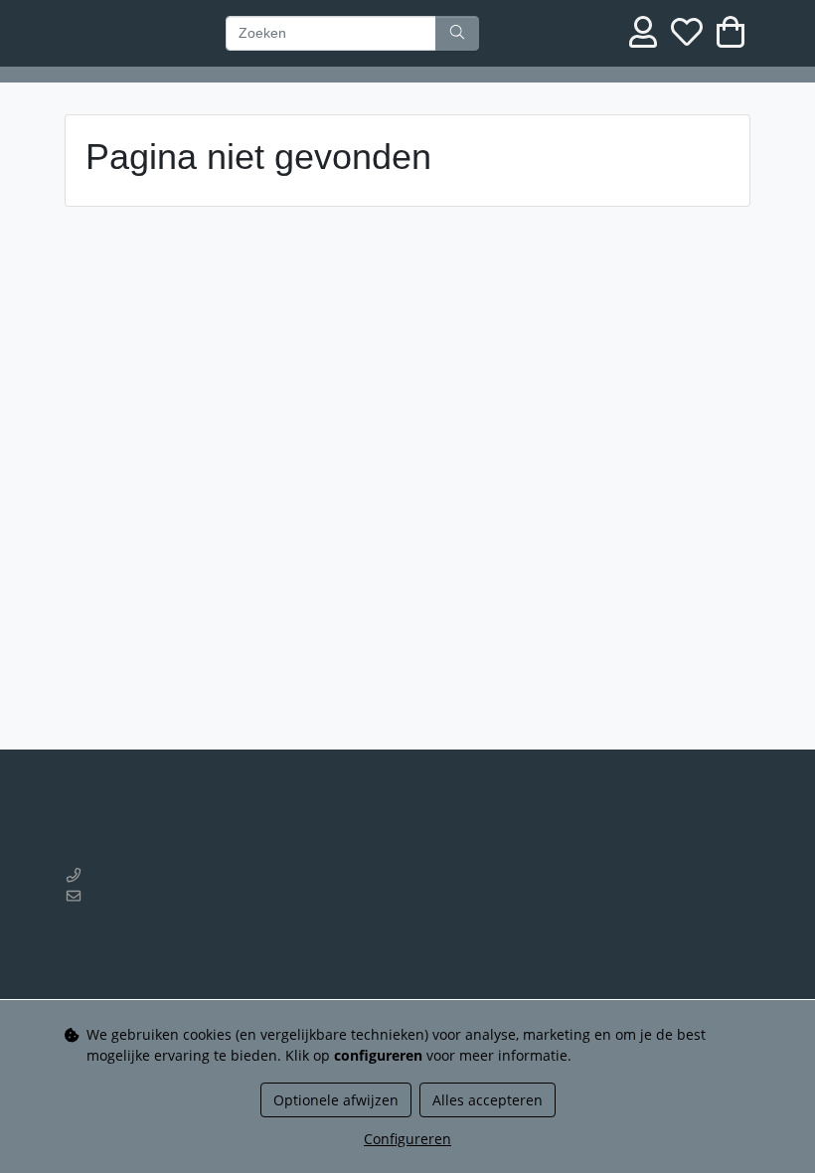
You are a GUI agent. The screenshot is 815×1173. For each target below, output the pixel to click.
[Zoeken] (457, 34)
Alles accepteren (487, 1099)
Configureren (407, 1138)
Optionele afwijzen (336, 1099)
